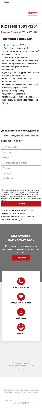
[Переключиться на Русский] (39, 2)
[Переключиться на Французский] (35, 2)
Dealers (21, 333)
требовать (21, 318)
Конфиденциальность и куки (21, 365)
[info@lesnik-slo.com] (21, 297)
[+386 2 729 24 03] (21, 281)
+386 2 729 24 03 (21, 287)
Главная (5, 32)
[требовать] (21, 312)
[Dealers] (21, 327)
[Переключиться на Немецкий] (30, 2)
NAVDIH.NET (26, 403)
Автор (26, 363)
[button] (39, 14)
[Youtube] (23, 369)
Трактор (14, 32)
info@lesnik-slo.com (21, 303)
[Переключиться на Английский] (26, 2)
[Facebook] (18, 369)
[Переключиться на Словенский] (22, 2)
